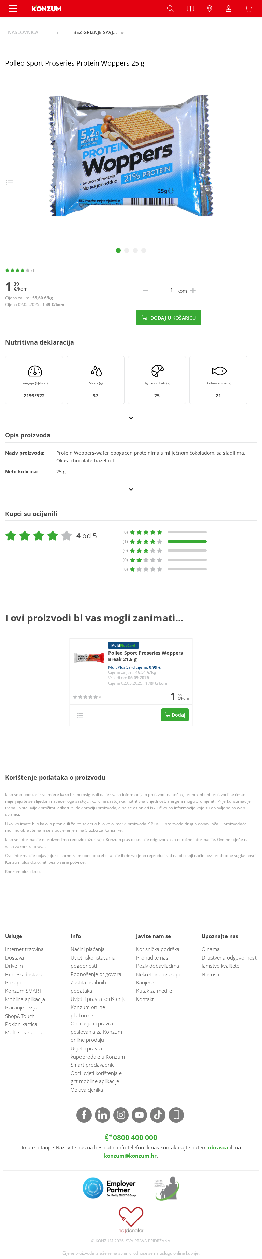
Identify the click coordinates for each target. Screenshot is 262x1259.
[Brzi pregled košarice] (250, 8)
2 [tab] (126, 250)
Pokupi (13, 982)
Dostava (14, 957)
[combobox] (32, 32)
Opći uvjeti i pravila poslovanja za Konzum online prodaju (96, 1031)
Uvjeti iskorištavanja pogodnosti (93, 961)
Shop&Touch (20, 1015)
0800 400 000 (134, 1137)
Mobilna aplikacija (25, 999)
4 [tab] (143, 250)
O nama (211, 949)
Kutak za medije (154, 990)
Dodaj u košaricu (172, 317)
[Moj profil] (228, 8)
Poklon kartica (21, 1024)
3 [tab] (135, 250)
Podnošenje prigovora (96, 973)
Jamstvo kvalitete (220, 965)
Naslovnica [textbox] (23, 32)
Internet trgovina (24, 949)
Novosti (210, 974)
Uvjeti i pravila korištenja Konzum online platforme (98, 1007)
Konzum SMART (23, 990)
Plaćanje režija (21, 1007)
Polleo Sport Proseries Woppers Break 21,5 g (145, 656)
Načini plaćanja (88, 949)
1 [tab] (118, 250)
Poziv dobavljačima (157, 965)
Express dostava (23, 974)
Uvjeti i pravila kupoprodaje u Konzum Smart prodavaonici (98, 1056)
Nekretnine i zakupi (158, 974)
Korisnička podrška (157, 949)
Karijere (145, 982)
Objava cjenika (87, 1089)
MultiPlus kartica (23, 1032)
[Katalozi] (190, 8)
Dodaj (177, 715)
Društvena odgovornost (229, 957)
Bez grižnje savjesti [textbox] (97, 32)
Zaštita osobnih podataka (88, 986)
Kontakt (145, 999)
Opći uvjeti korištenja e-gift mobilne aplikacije (97, 1077)
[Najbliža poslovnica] (210, 8)
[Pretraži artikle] (170, 8)
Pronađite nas (152, 957)
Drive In (14, 965)
